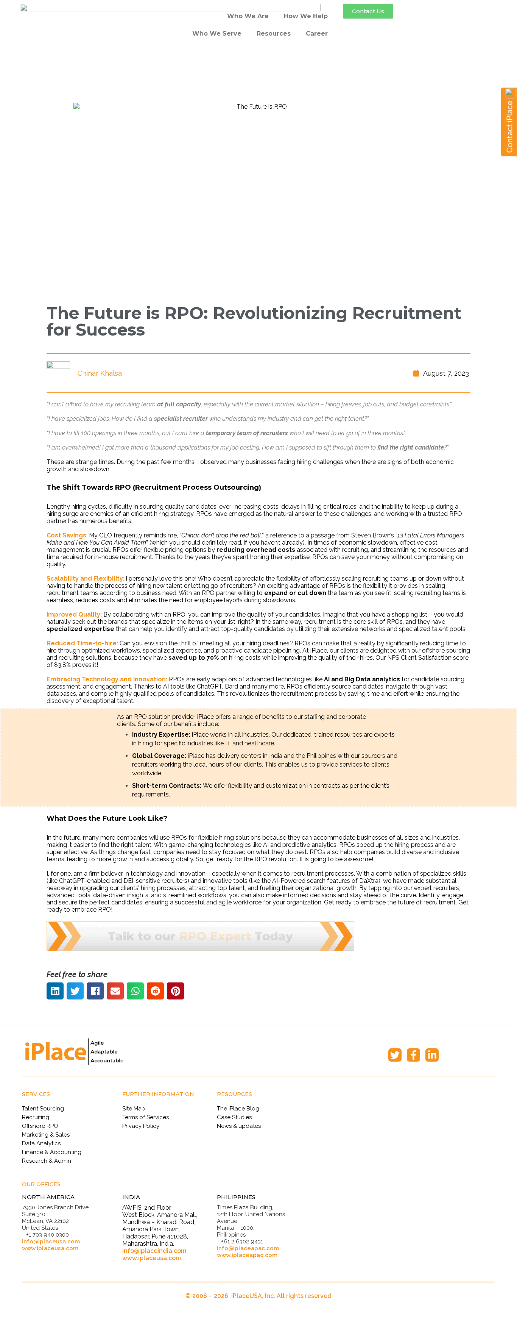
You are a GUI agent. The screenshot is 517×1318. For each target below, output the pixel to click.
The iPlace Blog (238, 1108)
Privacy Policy (140, 1126)
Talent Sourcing (43, 1108)
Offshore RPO (40, 1126)
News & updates (239, 1126)
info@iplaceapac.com (248, 1248)
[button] (368, 11)
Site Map (133, 1108)
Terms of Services (145, 1117)
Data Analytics (41, 1143)
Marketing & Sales (46, 1134)
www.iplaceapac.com (247, 1255)
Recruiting (35, 1117)
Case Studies (234, 1117)
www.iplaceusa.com (50, 1248)
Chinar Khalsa (100, 373)
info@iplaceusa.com (51, 1241)
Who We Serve (216, 33)
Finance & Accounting (51, 1152)
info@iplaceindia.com (154, 1250)
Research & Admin (46, 1160)
